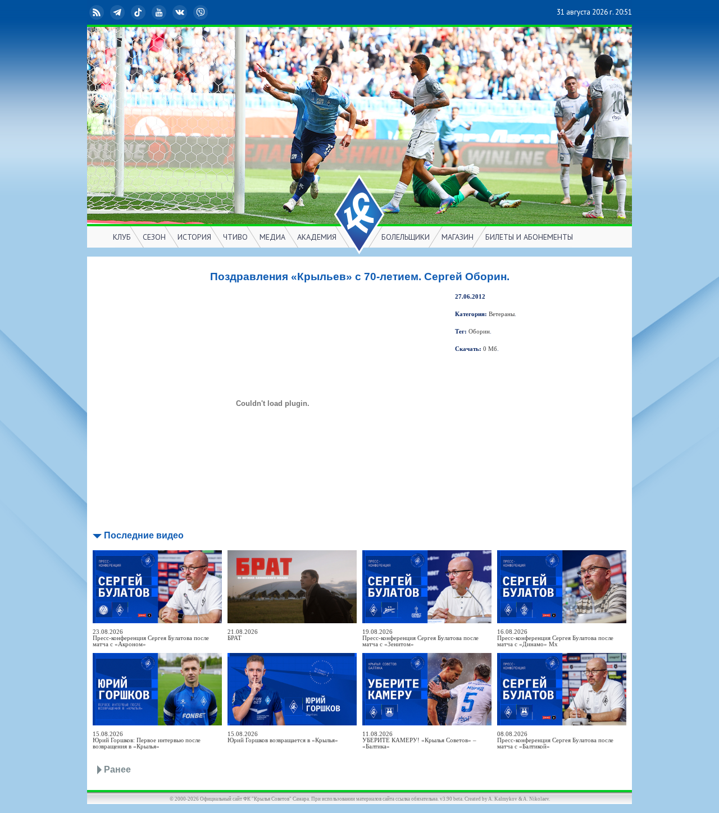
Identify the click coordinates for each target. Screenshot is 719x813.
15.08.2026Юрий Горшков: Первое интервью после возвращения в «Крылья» (147, 740)
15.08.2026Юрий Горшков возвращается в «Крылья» (282, 737)
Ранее (117, 769)
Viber (209, 12)
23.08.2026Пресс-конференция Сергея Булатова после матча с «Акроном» (151, 638)
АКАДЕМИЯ (316, 237)
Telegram (126, 12)
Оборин (479, 331)
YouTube (168, 12)
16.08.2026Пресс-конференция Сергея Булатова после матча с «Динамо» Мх (555, 638)
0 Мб (490, 349)
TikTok (147, 12)
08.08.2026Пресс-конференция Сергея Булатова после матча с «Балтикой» (555, 740)
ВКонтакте (188, 12)
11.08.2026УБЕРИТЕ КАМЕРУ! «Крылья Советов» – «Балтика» (419, 740)
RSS (105, 12)
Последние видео (144, 535)
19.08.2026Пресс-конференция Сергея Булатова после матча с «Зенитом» (420, 638)
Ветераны (502, 314)
